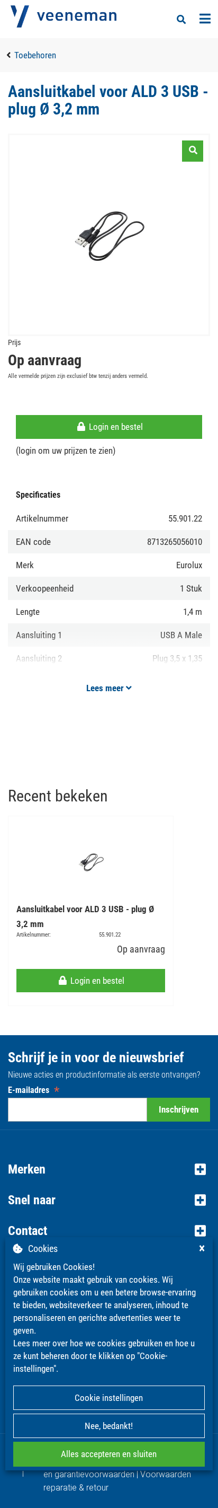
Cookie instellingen (109, 1397)
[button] (109, 1169)
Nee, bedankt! (109, 1426)
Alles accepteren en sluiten (109, 1454)
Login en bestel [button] (115, 426)
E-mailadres (33, 1090)
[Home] (63, 16)
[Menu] (205, 18)
